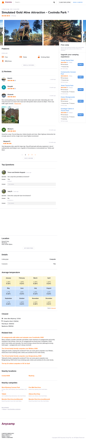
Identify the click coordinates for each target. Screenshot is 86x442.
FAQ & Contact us (7, 434)
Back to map (6, 9)
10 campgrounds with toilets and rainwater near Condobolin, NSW (23, 337)
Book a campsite (78, 2)
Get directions (28, 248)
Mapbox (4, 409)
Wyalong (31, 375)
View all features (28, 65)
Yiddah (4, 394)
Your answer (11, 184)
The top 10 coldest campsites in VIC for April (16, 363)
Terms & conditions (7, 437)
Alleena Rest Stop (34, 394)
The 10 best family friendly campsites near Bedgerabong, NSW (21, 356)
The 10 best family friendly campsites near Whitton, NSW (20, 348)
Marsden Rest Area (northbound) (12, 399)
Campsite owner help (8, 433)
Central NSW (16, 9)
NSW (11, 9)
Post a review (28, 158)
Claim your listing (64, 2)
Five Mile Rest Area (35, 387)
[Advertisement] (28, 222)
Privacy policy (6, 436)
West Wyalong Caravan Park (11, 387)
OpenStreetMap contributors (14, 409)
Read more (17, 103)
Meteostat (53, 308)
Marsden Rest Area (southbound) (39, 399)
